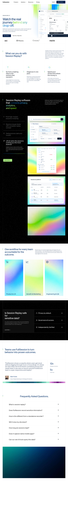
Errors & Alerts (6, 499)
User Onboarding (17, 498)
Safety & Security (6, 501)
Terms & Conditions (60, 495)
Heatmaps (5, 491)
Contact (59, 498)
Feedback (5, 493)
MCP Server (5, 506)
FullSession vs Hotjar (39, 496)
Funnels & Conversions (5, 496)
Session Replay (6, 488)
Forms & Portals (17, 496)
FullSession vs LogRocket (40, 498)
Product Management (16, 504)
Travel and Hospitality (26, 503)
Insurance (26, 493)
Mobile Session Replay (6, 509)
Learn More (7, 330)
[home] (6, 2)
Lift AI (4, 504)
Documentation (52, 493)
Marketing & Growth (16, 508)
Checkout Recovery (16, 493)
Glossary (51, 495)
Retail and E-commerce (26, 496)
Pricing (38, 2)
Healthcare (26, 491)
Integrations (5, 512)
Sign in (53, 2)
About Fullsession (60, 489)
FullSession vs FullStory (40, 500)
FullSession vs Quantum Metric (40, 493)
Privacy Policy (61, 492)
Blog (50, 488)
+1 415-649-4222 (10, 521)
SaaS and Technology (26, 500)
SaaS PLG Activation (16, 489)
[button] (16, 2)
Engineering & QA (17, 511)
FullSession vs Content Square (40, 489)
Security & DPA (61, 500)
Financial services (27, 488)
